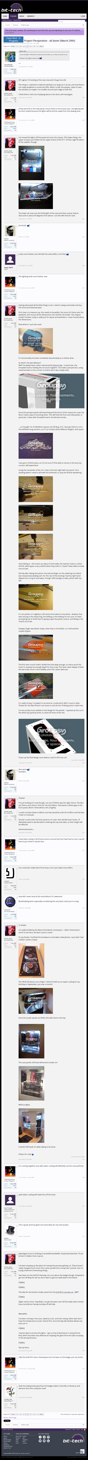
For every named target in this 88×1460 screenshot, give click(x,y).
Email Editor (7, 1441)
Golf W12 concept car (64, 1292)
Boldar (6, 1238)
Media (22, 16)
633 (15, 1405)
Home (5, 16)
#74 (83, 1159)
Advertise (6, 1444)
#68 (83, 763)
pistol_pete (29, 43)
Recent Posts (17, 20)
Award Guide (7, 1440)
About (5, 1438)
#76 (83, 1206)
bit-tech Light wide (7, 1429)
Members (30, 16)
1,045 (14, 887)
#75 (83, 1177)
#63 (83, 120)
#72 (83, 879)
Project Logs (15, 43)
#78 (83, 1350)
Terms (5, 1443)
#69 (83, 781)
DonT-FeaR (8, 1208)
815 (15, 99)
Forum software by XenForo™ (17, 1457)
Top (82, 1429)
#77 (83, 1236)
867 (15, 1216)
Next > (41, 46)
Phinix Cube (57, 365)
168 (15, 916)
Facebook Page (8, 1446)
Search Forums (6, 20)
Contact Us (68, 1429)
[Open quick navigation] (83, 25)
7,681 (14, 71)
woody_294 (8, 1399)
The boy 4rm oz (9, 122)
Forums (13, 16)
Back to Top (7, 1448)
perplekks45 (8, 64)
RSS (85, 1429)
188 (15, 245)
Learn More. (10, 33)
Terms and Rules (72, 1457)
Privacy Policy (82, 1457)
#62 (83, 97)
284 (15, 1244)
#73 (83, 908)
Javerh (6, 881)
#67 (83, 288)
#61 (83, 66)
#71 (83, 850)
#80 (83, 1397)
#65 (83, 237)
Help (73, 1429)
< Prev (12, 46)
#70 (83, 832)
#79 (83, 1368)
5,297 (14, 128)
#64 (83, 219)
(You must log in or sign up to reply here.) (72, 1414)
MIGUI (6, 239)
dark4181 (7, 910)
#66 (83, 265)
